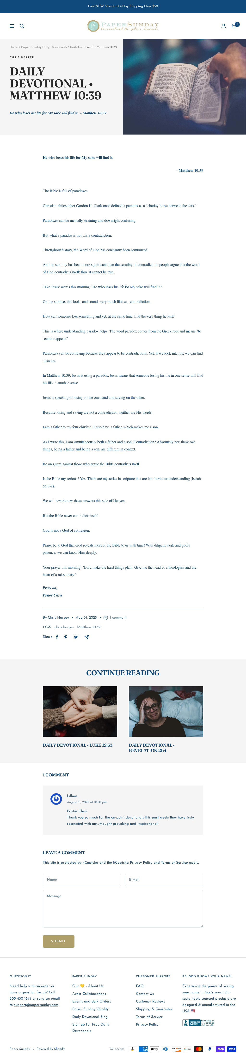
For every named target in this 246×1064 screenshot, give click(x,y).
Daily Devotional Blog (90, 1017)
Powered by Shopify (51, 1049)
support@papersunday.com (36, 1005)
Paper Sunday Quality (90, 1009)
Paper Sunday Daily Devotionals (44, 47)
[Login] (223, 26)
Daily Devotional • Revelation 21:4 (152, 747)
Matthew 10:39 (88, 627)
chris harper (22, 57)
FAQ (140, 986)
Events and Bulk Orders (91, 1001)
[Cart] (234, 26)
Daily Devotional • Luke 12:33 (77, 745)
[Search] (22, 26)
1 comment (118, 618)
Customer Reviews (150, 1001)
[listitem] (57, 637)
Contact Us (145, 994)
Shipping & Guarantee (154, 1009)
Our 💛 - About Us (87, 986)
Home (14, 47)
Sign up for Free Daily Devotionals (90, 1028)
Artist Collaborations (89, 994)
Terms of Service (174, 863)
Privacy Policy (141, 863)
